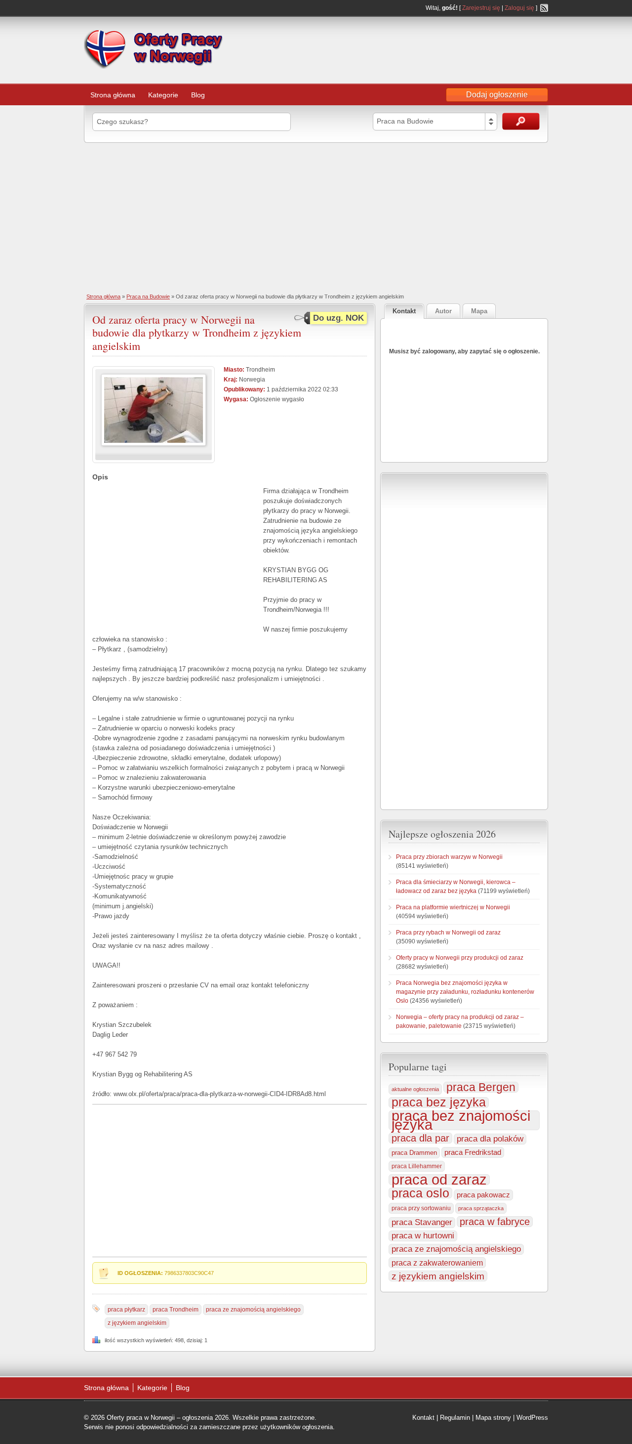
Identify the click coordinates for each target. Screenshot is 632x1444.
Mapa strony (493, 1417)
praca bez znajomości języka (461, 1120)
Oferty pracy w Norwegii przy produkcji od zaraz (459, 957)
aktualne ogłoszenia (415, 1089)
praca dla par (420, 1138)
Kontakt (423, 1417)
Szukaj (521, 121)
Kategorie (163, 95)
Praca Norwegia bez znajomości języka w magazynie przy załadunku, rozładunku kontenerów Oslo (465, 991)
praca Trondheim (175, 1309)
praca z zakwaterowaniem (437, 1262)
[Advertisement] (316, 217)
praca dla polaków (490, 1139)
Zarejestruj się (481, 7)
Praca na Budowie (148, 296)
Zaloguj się (519, 7)
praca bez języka (439, 1102)
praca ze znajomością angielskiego (253, 1309)
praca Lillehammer (417, 1166)
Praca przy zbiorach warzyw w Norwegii (449, 856)
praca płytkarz (126, 1309)
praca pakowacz (483, 1195)
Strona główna (112, 95)
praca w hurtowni (423, 1235)
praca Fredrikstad (472, 1152)
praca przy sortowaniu (421, 1208)
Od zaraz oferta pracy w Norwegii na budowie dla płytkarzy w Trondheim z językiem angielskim (196, 332)
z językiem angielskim (137, 1322)
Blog (198, 95)
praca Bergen (480, 1087)
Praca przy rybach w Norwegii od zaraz (448, 932)
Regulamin (455, 1417)
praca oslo (420, 1193)
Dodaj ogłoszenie (497, 94)
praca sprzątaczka (481, 1208)
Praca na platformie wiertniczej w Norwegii (453, 907)
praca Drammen (414, 1152)
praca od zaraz (439, 1179)
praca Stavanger (422, 1222)
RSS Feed (544, 8)
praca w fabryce (495, 1221)
